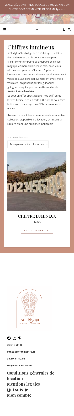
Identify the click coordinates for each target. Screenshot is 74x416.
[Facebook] (9, 339)
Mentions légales (23, 384)
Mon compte (19, 395)
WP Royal (46, 409)
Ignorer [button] (60, 9)
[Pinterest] (20, 339)
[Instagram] (14, 339)
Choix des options (37, 230)
